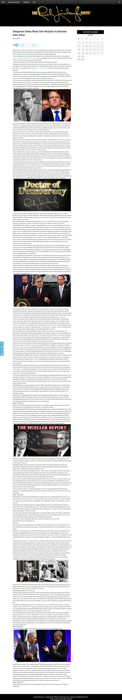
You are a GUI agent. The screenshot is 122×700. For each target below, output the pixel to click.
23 (83, 53)
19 (94, 49)
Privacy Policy (62, 699)
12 (94, 46)
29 (79, 56)
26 (94, 53)
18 (90, 49)
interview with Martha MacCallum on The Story (25, 58)
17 (86, 49)
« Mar (78, 59)
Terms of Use (54, 699)
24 (86, 53)
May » (83, 59)
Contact (69, 699)
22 (79, 53)
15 (79, 49)
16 (83, 49)
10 (86, 46)
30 (83, 56)
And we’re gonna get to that (41, 68)
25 (90, 53)
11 (90, 46)
